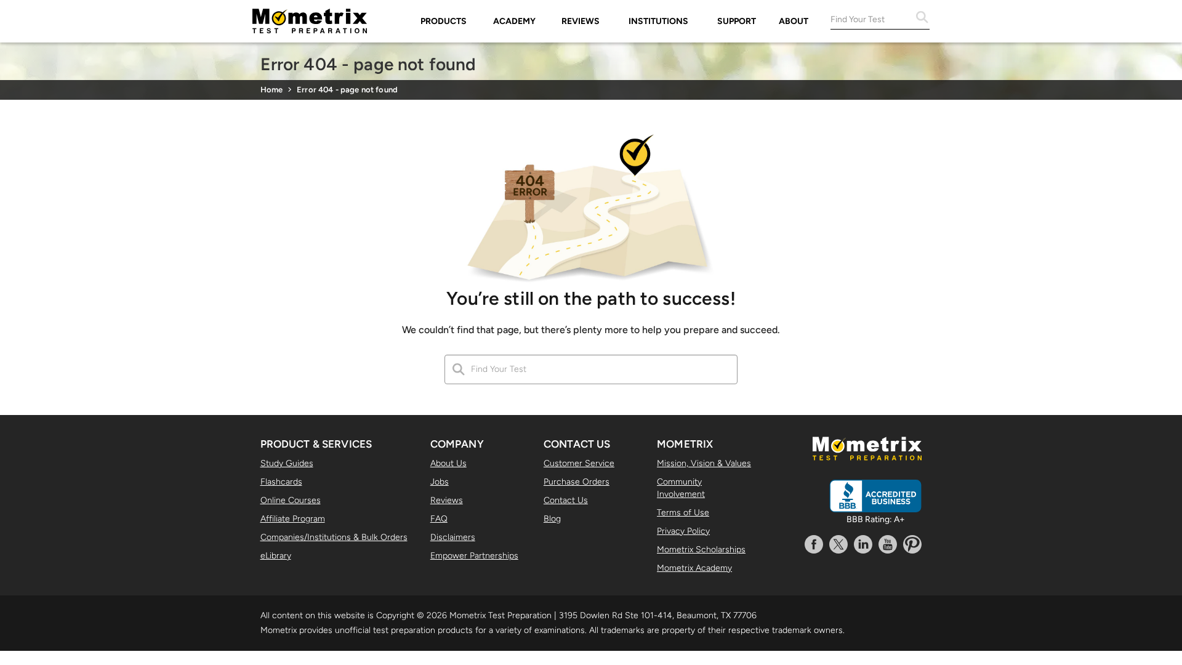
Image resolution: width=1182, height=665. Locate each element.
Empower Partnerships (474, 555)
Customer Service (579, 463)
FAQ (439, 519)
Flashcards (281, 482)
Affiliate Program (292, 519)
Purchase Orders (576, 482)
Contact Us (566, 500)
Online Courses (290, 500)
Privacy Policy (683, 531)
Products (443, 21)
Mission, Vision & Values (704, 463)
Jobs (439, 482)
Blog (552, 519)
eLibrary (275, 555)
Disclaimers (452, 537)
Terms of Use (683, 512)
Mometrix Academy (694, 568)
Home (271, 89)
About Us (448, 463)
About (793, 21)
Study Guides (286, 463)
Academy (514, 21)
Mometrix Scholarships (701, 549)
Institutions (658, 21)
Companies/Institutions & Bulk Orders (334, 537)
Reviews (580, 21)
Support (736, 21)
